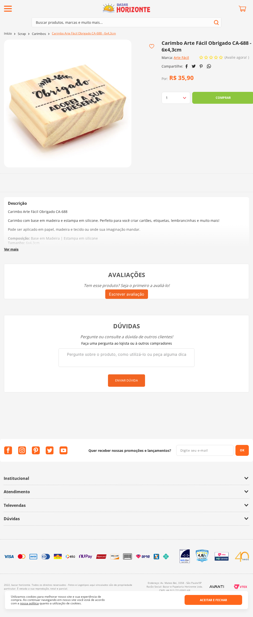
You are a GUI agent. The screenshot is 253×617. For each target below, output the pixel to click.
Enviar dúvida (126, 380)
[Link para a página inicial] (8, 33)
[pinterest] (201, 66)
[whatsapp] (209, 66)
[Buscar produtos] (216, 22)
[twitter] (194, 66)
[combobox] (126, 22)
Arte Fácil (181, 57)
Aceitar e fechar (213, 600)
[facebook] (187, 66)
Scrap (22, 34)
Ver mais (11, 249)
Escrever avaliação (126, 294)
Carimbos (39, 34)
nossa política (29, 603)
